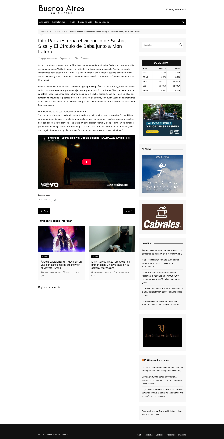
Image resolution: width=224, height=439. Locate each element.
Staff (139, 435)
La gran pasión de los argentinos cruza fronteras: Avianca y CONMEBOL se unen (161, 303)
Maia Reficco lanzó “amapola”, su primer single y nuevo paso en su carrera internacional (110, 264)
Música (86, 58)
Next (128, 211)
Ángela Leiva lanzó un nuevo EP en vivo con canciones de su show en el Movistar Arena (61, 264)
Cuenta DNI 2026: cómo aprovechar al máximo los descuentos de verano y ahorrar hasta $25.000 (162, 380)
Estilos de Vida (85, 22)
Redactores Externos (52, 272)
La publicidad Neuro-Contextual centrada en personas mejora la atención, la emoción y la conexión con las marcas (162, 392)
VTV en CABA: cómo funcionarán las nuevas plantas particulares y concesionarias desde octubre (162, 291)
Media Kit (148, 435)
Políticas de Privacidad (176, 435)
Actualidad (44, 22)
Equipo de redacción (49, 58)
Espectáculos (58, 22)
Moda (72, 22)
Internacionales (102, 22)
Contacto (159, 435)
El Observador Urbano (156, 360)
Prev (46, 211)
